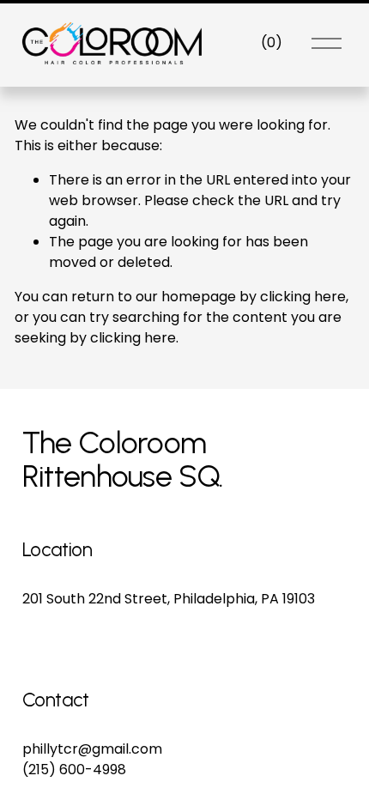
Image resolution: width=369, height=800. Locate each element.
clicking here (303, 296)
